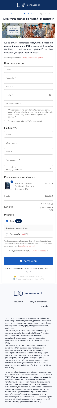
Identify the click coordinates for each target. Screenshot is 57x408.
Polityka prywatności (38, 302)
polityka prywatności (27, 246)
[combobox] (28, 168)
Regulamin (18, 302)
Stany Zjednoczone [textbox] (14, 169)
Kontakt (44, 306)
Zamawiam (30, 261)
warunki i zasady (39, 251)
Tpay (12, 221)
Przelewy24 (15, 234)
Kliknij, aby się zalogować (32, 57)
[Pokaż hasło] (50, 95)
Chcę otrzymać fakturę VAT (25, 121)
